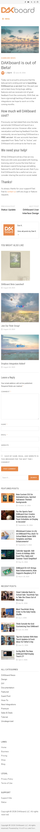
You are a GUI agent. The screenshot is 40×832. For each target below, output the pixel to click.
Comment (6, 392)
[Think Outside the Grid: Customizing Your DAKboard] (7, 624)
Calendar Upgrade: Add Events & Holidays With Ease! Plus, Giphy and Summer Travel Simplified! (26, 555)
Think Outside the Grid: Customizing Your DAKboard (27, 625)
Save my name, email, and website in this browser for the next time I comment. (20, 459)
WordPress (23, 828)
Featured (5, 692)
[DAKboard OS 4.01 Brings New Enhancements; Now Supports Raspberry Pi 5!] (7, 568)
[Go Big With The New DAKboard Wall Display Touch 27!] (7, 651)
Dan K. (9, 73)
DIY (2, 683)
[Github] (37, 2)
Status (3, 802)
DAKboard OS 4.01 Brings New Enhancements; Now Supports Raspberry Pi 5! (26, 570)
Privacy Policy (7, 779)
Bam (33, 828)
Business (5, 751)
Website (5, 445)
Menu (7, 19)
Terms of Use (6, 783)
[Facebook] (25, 2)
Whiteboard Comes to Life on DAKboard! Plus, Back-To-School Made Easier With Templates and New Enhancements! (27, 536)
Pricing (4, 755)
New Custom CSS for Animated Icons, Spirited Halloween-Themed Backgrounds (26, 498)
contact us (11, 191)
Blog (3, 764)
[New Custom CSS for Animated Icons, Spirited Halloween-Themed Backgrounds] (7, 494)
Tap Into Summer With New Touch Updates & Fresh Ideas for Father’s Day (27, 639)
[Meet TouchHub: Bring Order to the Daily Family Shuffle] (7, 609)
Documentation (7, 687)
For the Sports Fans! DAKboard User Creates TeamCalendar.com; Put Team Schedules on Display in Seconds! (27, 516)
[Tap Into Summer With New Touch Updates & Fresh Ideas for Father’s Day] (7, 637)
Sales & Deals (7, 713)
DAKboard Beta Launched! (12, 284)
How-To (4, 700)
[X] (31, 2)
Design (4, 679)
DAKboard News (8, 58)
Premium (5, 708)
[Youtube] (28, 2)
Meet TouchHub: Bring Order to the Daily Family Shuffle (26, 612)
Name (4, 424)
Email (4, 435)
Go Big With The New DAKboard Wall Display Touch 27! (25, 654)
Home (3, 747)
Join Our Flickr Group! (10, 325)
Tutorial (4, 717)
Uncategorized (7, 721)
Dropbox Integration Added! (13, 363)
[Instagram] (34, 2)
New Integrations (8, 704)
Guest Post (5, 696)
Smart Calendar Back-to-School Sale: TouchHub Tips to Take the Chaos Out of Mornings (27, 596)
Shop (3, 760)
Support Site (6, 798)
